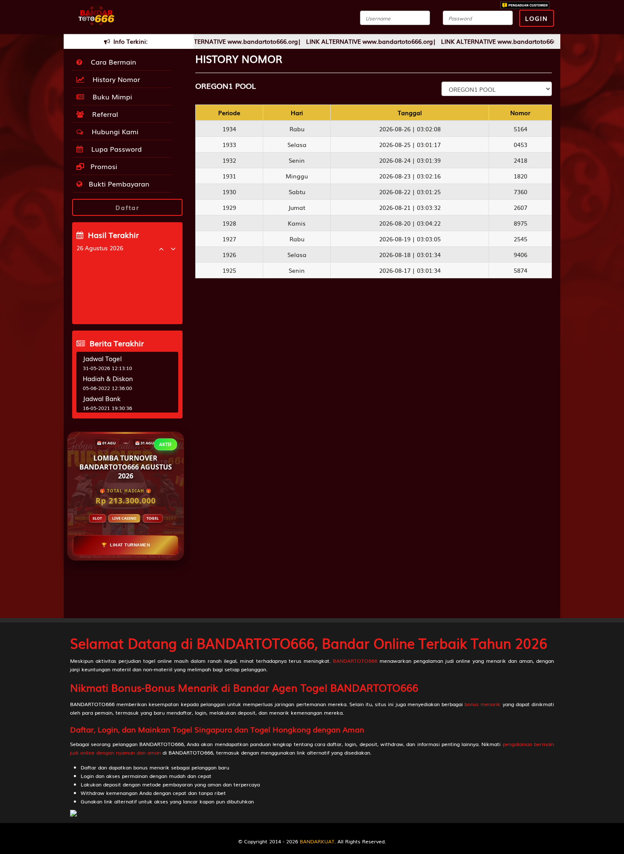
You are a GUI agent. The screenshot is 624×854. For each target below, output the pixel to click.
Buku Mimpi (110, 96)
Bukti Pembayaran (118, 183)
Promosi (102, 166)
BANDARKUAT (317, 841)
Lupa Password (114, 149)
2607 (520, 207)
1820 (520, 176)
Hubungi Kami (112, 131)
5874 (520, 270)
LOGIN (536, 18)
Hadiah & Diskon (108, 378)
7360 (520, 191)
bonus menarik (482, 704)
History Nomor (114, 79)
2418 (520, 160)
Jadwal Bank (102, 398)
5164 (520, 128)
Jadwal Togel (102, 358)
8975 (520, 223)
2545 (520, 239)
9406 (520, 254)
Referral (103, 114)
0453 (520, 144)
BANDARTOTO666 (355, 661)
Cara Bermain (111, 62)
